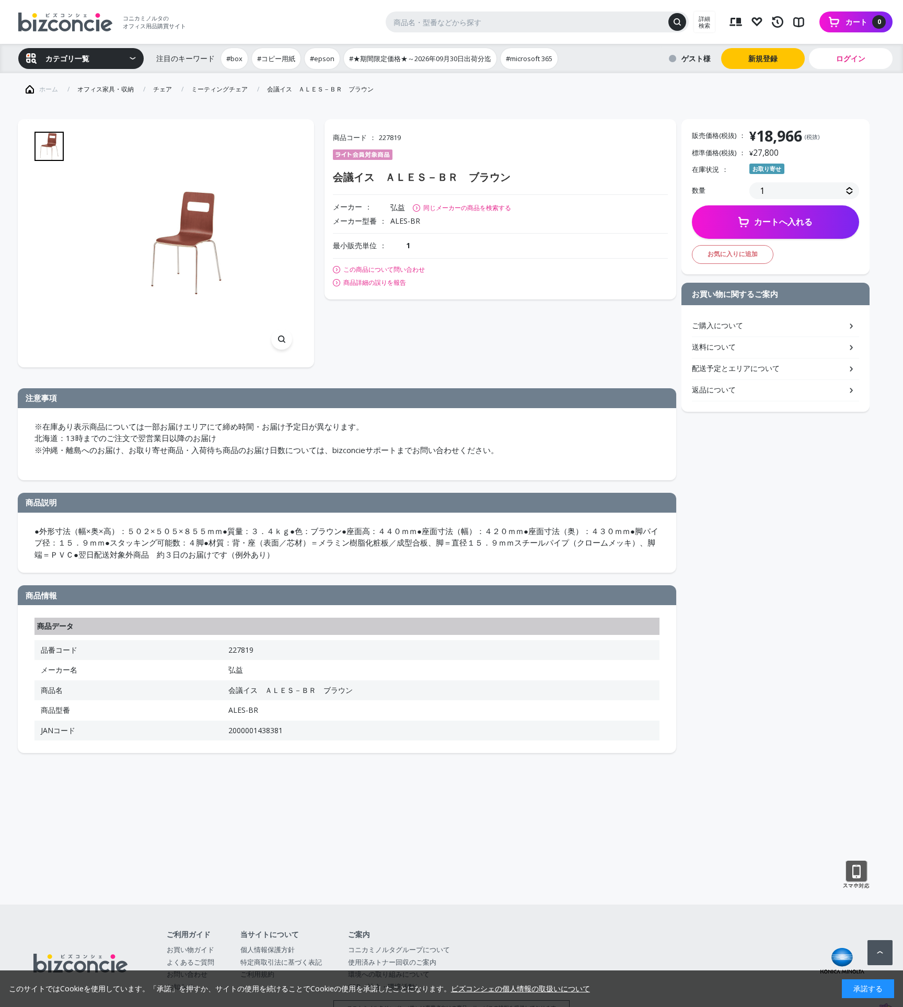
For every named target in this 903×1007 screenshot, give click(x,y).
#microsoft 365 (529, 58)
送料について (714, 347)
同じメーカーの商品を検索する (467, 207)
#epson (322, 58)
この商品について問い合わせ (384, 269)
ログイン (850, 58)
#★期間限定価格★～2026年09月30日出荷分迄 (420, 58)
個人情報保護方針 (267, 949)
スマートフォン (856, 875)
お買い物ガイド (190, 949)
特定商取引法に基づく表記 (281, 962)
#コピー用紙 (276, 58)
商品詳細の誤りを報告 (374, 283)
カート (863, 22)
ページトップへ (880, 952)
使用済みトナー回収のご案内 (392, 962)
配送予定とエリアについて (736, 368)
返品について (714, 390)
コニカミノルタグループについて (399, 949)
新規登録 (763, 58)
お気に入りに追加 (733, 253)
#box (234, 58)
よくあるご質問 (190, 962)
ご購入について (717, 325)
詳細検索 (704, 22)
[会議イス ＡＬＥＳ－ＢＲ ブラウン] (185, 243)
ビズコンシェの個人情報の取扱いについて (520, 988)
